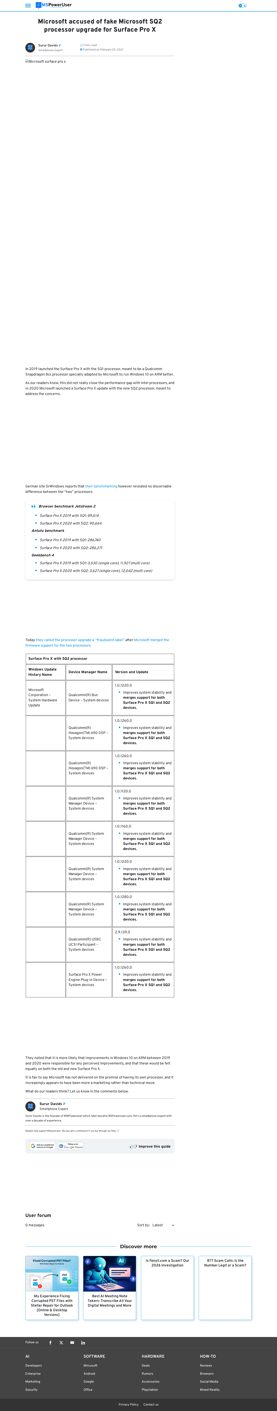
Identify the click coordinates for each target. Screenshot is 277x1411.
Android (89, 1374)
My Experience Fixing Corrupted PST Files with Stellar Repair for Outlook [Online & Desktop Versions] (52, 1305)
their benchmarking (100, 486)
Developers (33, 1366)
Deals (146, 1366)
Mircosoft (90, 1366)
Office (88, 1390)
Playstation (150, 1390)
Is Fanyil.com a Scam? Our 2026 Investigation (167, 1263)
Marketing (32, 1382)
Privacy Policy (128, 1405)
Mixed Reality (210, 1390)
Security (31, 1390)
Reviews (206, 1366)
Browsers (207, 1374)
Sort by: (143, 1225)
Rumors (147, 1374)
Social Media (209, 1382)
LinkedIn (83, 1342)
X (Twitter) (61, 1342)
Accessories (151, 1382)
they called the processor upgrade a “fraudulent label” (80, 640)
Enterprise (33, 1374)
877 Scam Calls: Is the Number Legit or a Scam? (225, 1263)
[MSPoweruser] (54, 5)
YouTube (72, 1342)
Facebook (50, 1342)
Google (89, 1382)
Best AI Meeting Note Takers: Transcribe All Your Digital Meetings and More (110, 1301)
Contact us (151, 1405)
